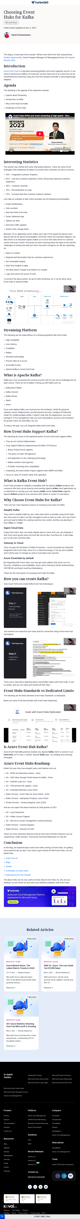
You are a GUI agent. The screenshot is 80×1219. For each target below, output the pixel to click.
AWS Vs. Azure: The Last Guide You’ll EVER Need (58, 966)
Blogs (8, 862)
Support (6, 1120)
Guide (6, 1163)
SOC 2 (44, 1213)
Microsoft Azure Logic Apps (38, 1083)
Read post (10, 988)
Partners (7, 1127)
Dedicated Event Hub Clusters (18, 875)
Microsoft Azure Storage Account (16, 1092)
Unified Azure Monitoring (37, 1120)
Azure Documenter (34, 1127)
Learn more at (12, 858)
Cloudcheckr (56, 1120)
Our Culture (16, 1210)
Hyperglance (56, 1131)
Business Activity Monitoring (38, 1123)
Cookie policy (35, 1213)
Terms (14, 1213)
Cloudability (56, 1123)
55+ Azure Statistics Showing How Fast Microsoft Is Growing (21, 1025)
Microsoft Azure (11, 23)
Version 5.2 (32, 1160)
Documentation (9, 1123)
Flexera (54, 1127)
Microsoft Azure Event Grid (61, 1083)
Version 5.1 (31, 1157)
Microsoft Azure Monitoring (62, 1079)
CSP (29, 1140)
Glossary (7, 1171)
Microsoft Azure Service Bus (38, 1079)
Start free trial (42, 1217)
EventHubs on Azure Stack (17, 871)
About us (7, 1210)
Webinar (7, 1148)
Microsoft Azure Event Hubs (14, 1088)
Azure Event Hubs (11, 71)
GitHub (9, 866)
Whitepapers (8, 1155)
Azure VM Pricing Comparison (63, 1164)
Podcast (7, 1159)
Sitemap (6, 1213)
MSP (29, 1144)
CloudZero (56, 1116)
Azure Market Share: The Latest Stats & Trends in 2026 (20, 966)
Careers (25, 1210)
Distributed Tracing (34, 1075)
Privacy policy (23, 1213)
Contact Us (8, 1131)
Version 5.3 (32, 1164)
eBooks (6, 1152)
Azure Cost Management (13, 1096)
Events (6, 1167)
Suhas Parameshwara (21, 35)
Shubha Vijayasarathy (13, 57)
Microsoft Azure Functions (61, 1075)
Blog (5, 1144)
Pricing (6, 1116)
